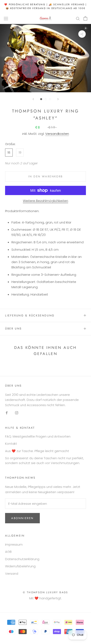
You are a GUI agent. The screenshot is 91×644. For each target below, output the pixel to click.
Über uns (13, 329)
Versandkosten (57, 133)
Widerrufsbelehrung (20, 566)
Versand (11, 573)
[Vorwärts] (58, 99)
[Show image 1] (41, 99)
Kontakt (11, 443)
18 (8, 152)
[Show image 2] (46, 99)
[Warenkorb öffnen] (85, 18)
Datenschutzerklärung (22, 559)
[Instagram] (16, 412)
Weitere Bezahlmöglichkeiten (45, 200)
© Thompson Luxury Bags (45, 592)
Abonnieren (22, 518)
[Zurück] (33, 99)
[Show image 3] (50, 99)
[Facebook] (6, 412)
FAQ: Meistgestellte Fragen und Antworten (37, 436)
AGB (8, 551)
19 (20, 152)
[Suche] (78, 18)
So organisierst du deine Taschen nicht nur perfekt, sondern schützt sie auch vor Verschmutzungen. (44, 460)
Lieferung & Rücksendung (30, 315)
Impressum (14, 544)
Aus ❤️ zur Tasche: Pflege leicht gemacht (37, 451)
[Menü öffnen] (6, 18)
